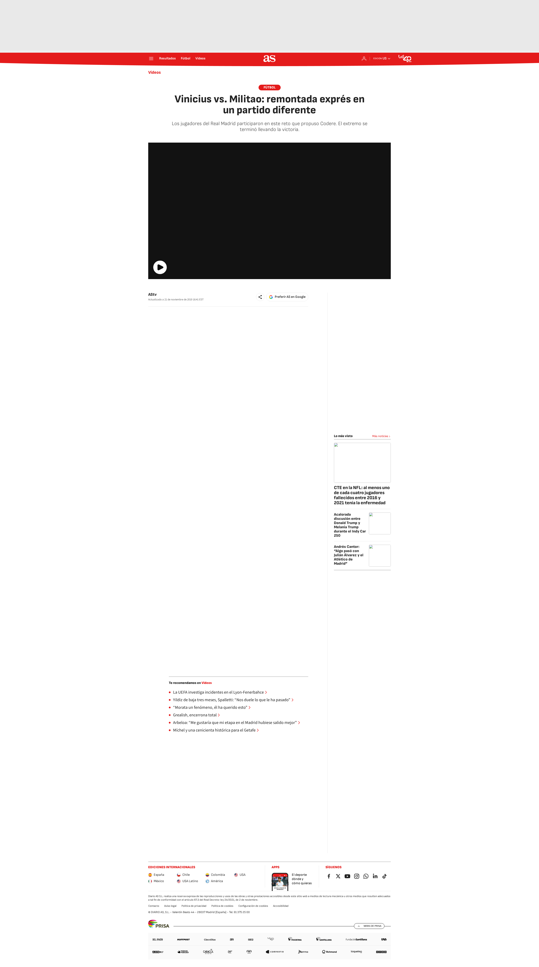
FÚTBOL (270, 88)
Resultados (167, 58)
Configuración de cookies (253, 906)
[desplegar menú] (151, 59)
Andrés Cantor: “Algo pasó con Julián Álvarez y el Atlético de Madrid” (348, 555)
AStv (152, 294)
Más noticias (380, 436)
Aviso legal (170, 906)
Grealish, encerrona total (195, 715)
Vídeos (200, 58)
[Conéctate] (364, 58)
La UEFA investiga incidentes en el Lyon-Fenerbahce (218, 692)
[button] (260, 297)
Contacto (153, 906)
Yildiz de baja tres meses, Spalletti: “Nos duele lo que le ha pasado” (231, 700)
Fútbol (185, 58)
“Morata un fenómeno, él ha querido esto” (210, 707)
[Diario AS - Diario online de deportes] (269, 58)
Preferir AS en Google (290, 297)
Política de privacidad (193, 906)
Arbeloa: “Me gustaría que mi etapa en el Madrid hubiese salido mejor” (235, 723)
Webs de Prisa (372, 926)
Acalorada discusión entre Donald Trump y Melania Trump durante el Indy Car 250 (350, 525)
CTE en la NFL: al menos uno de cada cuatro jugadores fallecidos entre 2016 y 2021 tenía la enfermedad (362, 495)
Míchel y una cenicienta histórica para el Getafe (214, 730)
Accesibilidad (280, 906)
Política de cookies (222, 906)
